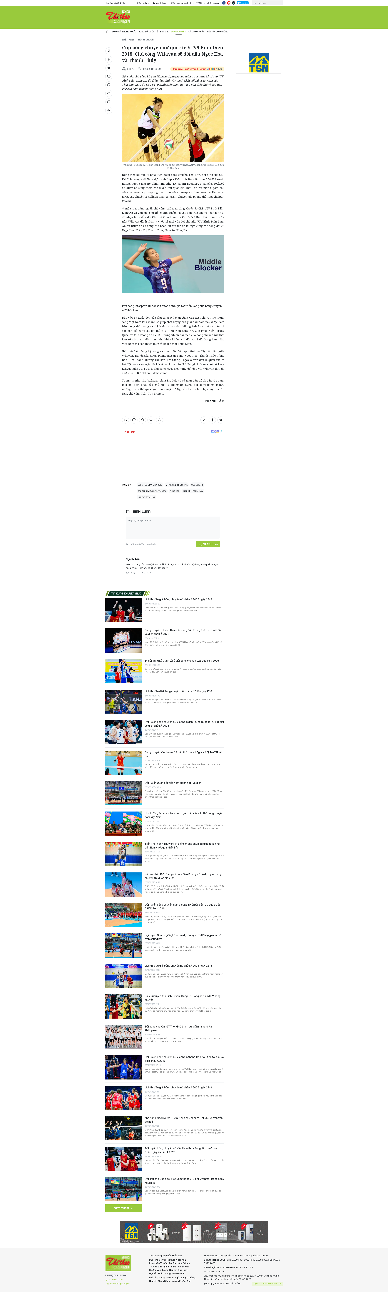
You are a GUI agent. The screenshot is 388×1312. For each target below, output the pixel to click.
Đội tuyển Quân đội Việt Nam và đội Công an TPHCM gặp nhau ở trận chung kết (183, 937)
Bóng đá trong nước (124, 31)
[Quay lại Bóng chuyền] (108, 110)
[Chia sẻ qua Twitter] (108, 67)
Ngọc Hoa (174, 491)
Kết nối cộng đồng (217, 31)
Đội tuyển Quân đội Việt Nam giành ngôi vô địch (173, 782)
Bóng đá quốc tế (148, 31)
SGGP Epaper (213, 3)
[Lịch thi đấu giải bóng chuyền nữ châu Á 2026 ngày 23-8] (123, 1098)
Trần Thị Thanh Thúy (193, 491)
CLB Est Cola (197, 485)
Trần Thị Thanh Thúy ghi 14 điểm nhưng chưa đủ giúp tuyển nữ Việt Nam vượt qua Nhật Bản (182, 845)
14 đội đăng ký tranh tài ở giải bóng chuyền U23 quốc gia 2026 (182, 660)
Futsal (164, 31)
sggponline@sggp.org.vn (118, 1283)
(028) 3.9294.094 (114, 1279)
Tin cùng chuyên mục (126, 593)
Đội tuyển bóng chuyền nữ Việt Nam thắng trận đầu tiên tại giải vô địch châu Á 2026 (184, 1058)
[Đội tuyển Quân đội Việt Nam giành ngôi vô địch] (123, 793)
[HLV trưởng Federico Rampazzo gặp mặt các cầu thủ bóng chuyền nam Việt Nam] (123, 824)
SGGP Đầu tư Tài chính (181, 3)
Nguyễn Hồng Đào (146, 497)
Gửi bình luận (210, 544)
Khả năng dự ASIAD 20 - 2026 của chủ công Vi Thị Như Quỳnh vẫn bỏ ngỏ (184, 1119)
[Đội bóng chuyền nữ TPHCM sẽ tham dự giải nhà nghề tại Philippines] (123, 1037)
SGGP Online (143, 3)
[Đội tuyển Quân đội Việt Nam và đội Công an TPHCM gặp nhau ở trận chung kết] (123, 945)
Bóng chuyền (178, 31)
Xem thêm (121, 1208)
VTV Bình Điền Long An (177, 485)
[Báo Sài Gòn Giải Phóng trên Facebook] (224, 3)
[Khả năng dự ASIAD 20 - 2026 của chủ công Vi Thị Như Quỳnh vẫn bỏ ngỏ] (123, 1128)
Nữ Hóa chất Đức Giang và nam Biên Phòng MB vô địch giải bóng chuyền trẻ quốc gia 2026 (183, 876)
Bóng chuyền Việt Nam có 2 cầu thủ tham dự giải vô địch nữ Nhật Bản (183, 754)
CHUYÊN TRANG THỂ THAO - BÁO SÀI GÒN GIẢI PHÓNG (118, 17)
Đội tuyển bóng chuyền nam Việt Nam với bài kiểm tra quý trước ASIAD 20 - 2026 (182, 906)
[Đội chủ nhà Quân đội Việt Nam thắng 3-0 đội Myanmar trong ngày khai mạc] (123, 1189)
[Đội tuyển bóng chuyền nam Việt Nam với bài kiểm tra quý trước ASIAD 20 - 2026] (123, 915)
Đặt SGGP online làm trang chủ (267, 1284)
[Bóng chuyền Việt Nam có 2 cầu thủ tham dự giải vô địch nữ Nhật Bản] (123, 763)
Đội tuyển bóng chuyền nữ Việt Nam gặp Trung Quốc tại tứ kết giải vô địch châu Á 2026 (184, 723)
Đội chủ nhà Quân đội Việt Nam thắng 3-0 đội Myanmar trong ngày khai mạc (184, 1180)
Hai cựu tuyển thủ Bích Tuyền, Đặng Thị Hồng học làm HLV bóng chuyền (183, 997)
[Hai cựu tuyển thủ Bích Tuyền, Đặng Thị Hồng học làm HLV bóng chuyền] (123, 1006)
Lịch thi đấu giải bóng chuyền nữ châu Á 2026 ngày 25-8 (178, 965)
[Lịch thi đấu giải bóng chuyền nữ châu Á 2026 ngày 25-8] (123, 976)
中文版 (199, 3)
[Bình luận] (108, 101)
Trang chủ (107, 32)
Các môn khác (196, 31)
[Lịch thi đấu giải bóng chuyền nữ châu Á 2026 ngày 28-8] (123, 610)
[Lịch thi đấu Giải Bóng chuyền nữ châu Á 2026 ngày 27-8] (123, 702)
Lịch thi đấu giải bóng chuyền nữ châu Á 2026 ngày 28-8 (178, 599)
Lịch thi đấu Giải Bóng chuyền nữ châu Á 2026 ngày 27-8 (178, 691)
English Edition (160, 3)
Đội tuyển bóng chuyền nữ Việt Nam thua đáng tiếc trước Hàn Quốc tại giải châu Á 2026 (181, 1150)
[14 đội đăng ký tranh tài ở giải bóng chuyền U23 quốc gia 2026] (123, 671)
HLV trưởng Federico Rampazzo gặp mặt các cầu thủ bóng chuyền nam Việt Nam (184, 815)
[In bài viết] (108, 84)
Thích (132, 573)
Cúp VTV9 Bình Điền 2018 (150, 485)
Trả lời (148, 573)
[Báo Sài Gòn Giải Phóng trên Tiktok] (233, 3)
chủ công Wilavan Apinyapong (152, 491)
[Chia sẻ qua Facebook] (108, 59)
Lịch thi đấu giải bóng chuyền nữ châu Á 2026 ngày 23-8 (178, 1087)
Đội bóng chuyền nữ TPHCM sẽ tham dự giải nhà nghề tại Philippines (178, 1028)
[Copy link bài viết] (108, 93)
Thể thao (128, 39)
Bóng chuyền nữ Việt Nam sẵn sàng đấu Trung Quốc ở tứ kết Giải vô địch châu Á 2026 (183, 632)
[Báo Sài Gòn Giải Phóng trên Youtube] (229, 3)
